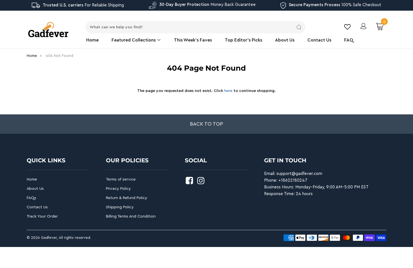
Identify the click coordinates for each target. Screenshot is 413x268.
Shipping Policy (120, 207)
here (228, 91)
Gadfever (49, 237)
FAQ (348, 40)
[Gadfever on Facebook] (190, 182)
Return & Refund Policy (126, 198)
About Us (284, 40)
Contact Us (319, 40)
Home (92, 40)
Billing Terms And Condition (131, 216)
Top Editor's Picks (243, 40)
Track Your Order (42, 216)
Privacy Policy (118, 189)
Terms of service (121, 179)
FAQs (31, 198)
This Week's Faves (193, 40)
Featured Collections (134, 40)
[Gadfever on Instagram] (201, 182)
